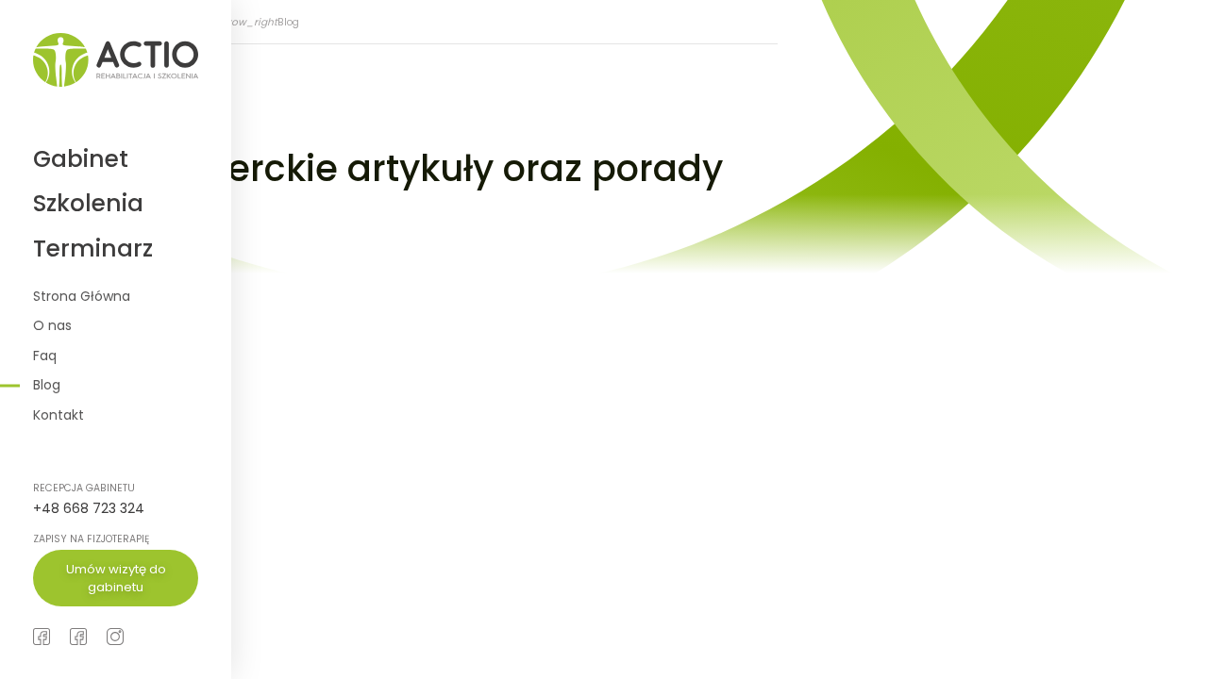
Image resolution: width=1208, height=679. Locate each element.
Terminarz (93, 248)
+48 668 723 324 (88, 508)
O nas (52, 325)
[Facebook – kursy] (41, 636)
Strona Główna (81, 296)
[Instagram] (115, 636)
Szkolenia (88, 203)
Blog (46, 384)
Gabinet (80, 158)
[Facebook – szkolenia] (78, 636)
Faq (45, 355)
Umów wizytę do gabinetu (116, 578)
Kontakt (58, 415)
